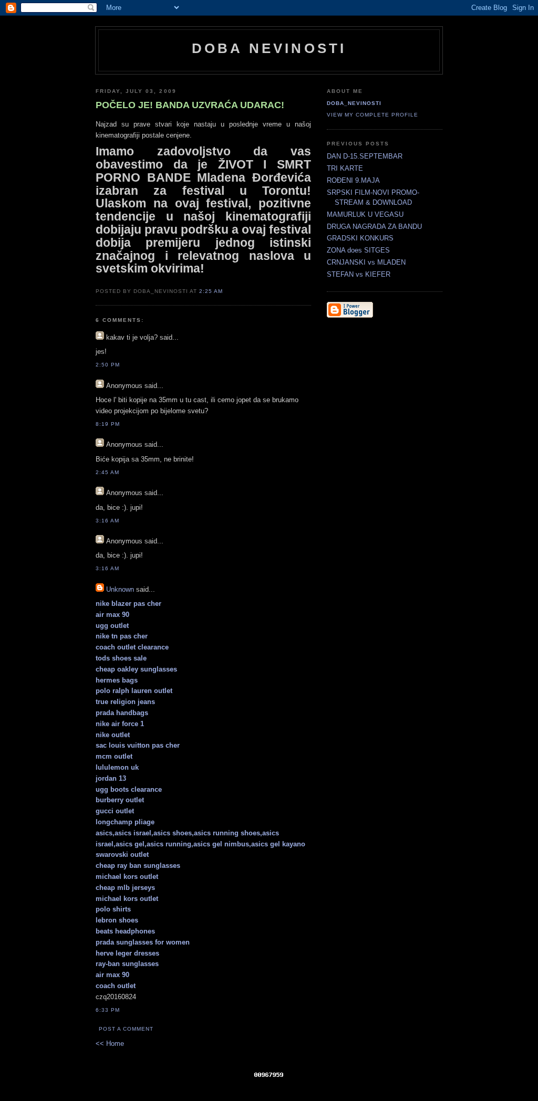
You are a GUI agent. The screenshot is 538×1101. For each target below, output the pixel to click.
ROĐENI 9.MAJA (353, 180)
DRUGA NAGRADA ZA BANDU (374, 226)
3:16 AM (107, 520)
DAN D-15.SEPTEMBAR (364, 156)
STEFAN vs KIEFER (358, 274)
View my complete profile (372, 115)
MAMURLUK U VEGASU (365, 214)
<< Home (110, 1043)
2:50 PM (108, 365)
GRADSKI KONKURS (360, 238)
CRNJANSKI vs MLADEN (366, 262)
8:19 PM (108, 424)
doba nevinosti (269, 48)
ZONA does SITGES (358, 250)
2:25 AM (211, 291)
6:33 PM (108, 1010)
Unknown (120, 589)
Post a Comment (126, 1029)
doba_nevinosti (354, 103)
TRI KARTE (345, 168)
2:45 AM (107, 472)
